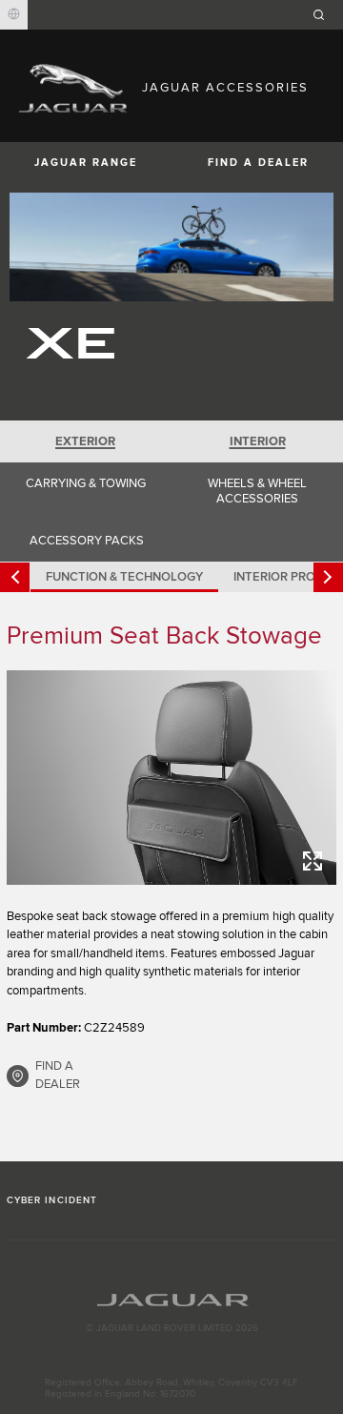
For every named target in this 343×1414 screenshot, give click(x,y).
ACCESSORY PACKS (87, 540)
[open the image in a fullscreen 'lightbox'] (171, 777)
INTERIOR (258, 441)
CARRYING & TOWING (86, 483)
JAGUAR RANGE (85, 162)
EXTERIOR (85, 441)
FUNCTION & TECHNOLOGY (124, 576)
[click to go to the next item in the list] (328, 577)
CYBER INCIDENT (52, 1200)
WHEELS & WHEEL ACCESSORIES (257, 491)
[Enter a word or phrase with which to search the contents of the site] (325, 15)
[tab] (86, 441)
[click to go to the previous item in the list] (15, 577)
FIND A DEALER (258, 162)
